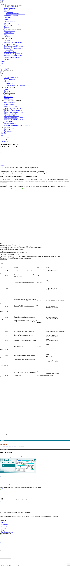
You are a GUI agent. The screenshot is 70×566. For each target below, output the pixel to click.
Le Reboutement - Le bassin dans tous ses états (9, 8)
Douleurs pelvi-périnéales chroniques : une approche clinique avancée (10, 484)
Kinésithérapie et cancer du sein (8, 39)
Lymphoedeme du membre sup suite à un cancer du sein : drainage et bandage (13, 24)
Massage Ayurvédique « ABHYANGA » (9, 25)
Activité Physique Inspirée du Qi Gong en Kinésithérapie (11, 20)
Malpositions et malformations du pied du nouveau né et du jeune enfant (12, 57)
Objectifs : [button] (1, 243)
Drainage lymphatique (6, 22)
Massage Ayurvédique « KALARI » (8, 97)
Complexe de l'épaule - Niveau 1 (9, 49)
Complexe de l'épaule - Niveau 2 (9, 50)
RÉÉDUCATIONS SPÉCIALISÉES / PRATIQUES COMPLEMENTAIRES (12, 29)
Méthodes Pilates (6, 19)
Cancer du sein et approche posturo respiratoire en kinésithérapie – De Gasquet (13, 112)
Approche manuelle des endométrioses (8, 7)
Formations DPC (3, 61)
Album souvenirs (3, 530)
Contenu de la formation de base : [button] (4, 259)
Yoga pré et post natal (6, 18)
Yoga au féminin (6, 58)
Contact (2, 135)
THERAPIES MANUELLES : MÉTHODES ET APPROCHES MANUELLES (12, 5)
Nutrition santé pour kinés (7, 30)
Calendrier (2, 62)
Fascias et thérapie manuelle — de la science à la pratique (11, 15)
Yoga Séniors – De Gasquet (7, 17)
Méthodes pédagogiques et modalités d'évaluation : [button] (6, 251)
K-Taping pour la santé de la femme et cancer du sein (10, 35)
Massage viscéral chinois (7, 26)
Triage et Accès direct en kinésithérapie (8, 80)
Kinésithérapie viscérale (7, 9)
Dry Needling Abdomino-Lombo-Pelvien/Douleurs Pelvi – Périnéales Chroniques (15, 14)
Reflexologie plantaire (6, 27)
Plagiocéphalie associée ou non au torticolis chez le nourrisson (11, 116)
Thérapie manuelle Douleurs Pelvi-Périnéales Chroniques (11, 6)
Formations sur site (3, 133)
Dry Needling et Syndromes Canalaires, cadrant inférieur (9, 446)
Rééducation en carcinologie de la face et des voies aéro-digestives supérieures (13, 42)
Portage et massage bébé (7, 23)
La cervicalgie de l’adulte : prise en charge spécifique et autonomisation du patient (13, 48)
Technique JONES (6, 78)
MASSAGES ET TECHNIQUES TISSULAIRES (9, 93)
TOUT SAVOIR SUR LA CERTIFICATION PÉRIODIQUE (9, 509)
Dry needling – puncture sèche (9, 12)
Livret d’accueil (3, 522)
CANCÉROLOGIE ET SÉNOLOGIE (7, 38)
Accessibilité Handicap (4, 527)
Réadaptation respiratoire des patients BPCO (9, 31)
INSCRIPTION (2, 71)
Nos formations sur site (4, 526)
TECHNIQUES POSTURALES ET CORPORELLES (9, 87)
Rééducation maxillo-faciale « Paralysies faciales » (10, 52)
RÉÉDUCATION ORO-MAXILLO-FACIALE (8, 51)
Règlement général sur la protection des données (7, 532)
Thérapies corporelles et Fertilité (8, 32)
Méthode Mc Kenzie (6, 10)
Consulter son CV (2, 165)
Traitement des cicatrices (7, 36)
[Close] (0, 65)
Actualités (2, 63)
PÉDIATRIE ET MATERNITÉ (6, 127)
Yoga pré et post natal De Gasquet (8, 131)
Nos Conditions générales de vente (5, 529)
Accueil (2, 3)
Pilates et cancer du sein (7, 41)
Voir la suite (1, 475)
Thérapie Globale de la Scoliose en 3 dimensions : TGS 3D (11, 45)
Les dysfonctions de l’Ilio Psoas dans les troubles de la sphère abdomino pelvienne (13, 46)
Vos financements (3, 528)
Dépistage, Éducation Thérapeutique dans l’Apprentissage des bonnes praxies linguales (14, 53)
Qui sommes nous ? (3, 4)
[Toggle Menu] (0, 72)
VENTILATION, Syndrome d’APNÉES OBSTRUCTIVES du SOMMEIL (13, 108)
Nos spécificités (3, 525)
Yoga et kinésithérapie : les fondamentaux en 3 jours (10, 21)
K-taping (5, 34)
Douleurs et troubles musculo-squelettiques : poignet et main (11, 118)
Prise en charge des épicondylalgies (8, 47)
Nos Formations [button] (3, 76)
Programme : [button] (1, 263)
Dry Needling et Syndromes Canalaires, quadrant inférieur (12, 13)
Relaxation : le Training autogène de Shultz (9, 33)
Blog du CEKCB (3, 531)
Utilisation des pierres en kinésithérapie (8, 99)
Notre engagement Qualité (4, 524)
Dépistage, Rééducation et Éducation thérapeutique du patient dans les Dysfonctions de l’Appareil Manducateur (17, 54)
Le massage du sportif (6, 95)
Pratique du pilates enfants (7, 60)
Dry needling (5, 11)
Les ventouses (6, 28)
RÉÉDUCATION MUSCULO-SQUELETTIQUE (9, 44)
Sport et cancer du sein (7, 40)
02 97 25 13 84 (6, 69)
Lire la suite (1, 488)
